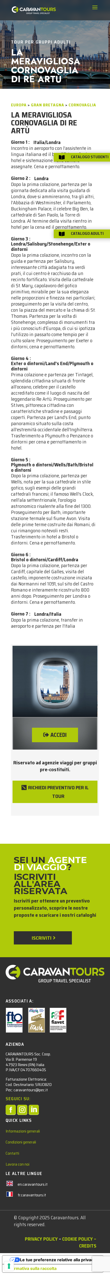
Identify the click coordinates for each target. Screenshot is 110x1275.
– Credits (87, 1242)
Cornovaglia (82, 105)
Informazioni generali (23, 1131)
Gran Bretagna (47, 105)
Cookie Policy (77, 1239)
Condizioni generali (21, 1142)
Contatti (12, 1153)
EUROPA (19, 105)
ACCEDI (58, 734)
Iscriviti (41, 938)
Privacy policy (41, 1239)
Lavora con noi (17, 1164)
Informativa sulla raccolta (31, 1268)
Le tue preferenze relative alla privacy (58, 1259)
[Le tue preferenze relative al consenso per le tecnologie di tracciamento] (9, 1266)
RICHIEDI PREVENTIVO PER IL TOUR (58, 791)
